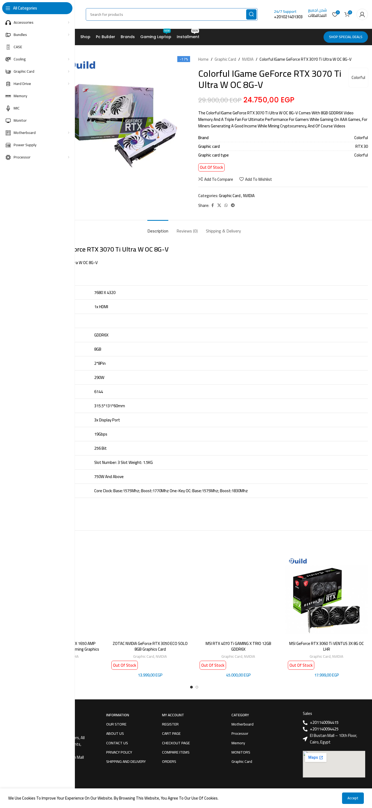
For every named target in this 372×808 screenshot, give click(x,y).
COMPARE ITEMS (176, 752)
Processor (239, 733)
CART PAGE (171, 733)
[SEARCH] (251, 14)
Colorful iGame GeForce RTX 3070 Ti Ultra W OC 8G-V (94, 249)
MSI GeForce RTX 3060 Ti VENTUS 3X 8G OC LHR (326, 646)
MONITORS (240, 752)
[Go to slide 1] (191, 687)
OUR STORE (116, 724)
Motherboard (242, 724)
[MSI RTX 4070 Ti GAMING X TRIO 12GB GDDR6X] (238, 596)
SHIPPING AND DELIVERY (126, 761)
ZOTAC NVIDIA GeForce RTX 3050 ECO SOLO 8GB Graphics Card (150, 646)
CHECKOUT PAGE (176, 742)
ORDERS (169, 761)
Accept (352, 798)
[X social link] (219, 205)
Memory (238, 742)
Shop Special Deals (345, 36)
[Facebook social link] (212, 205)
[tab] (157, 228)
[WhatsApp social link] (226, 205)
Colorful (358, 77)
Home (203, 59)
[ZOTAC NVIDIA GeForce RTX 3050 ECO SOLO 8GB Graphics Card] (150, 596)
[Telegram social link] (232, 205)
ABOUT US (115, 733)
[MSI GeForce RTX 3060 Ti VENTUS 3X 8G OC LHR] (326, 596)
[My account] (362, 14)
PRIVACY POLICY (119, 752)
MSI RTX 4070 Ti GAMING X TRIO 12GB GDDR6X (238, 646)
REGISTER (170, 724)
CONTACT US (117, 742)
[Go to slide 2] (197, 687)
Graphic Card (225, 59)
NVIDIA (248, 59)
